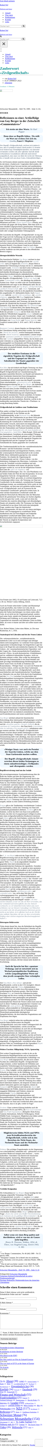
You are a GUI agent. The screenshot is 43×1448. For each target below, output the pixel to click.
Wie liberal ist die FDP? (8, 1356)
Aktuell (7, 13)
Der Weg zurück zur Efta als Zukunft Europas (16, 1359)
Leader (17, 1402)
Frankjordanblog (10, 1397)
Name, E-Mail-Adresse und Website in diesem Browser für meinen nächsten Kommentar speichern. (21, 1334)
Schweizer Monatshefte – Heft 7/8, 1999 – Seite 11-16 (19, 1270)
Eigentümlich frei (22, 1386)
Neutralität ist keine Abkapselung (12, 1348)
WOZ (30, 1427)
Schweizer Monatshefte (18, 1274)
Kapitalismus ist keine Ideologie (11, 1352)
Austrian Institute (33, 1381)
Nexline (33, 1445)
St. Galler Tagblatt (26, 1422)
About (12, 1381)
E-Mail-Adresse (6, 1303)
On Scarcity (4, 1367)
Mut (39, 1405)
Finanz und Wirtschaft (15, 1394)
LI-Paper (3, 1405)
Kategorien (4, 1439)
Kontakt (8, 20)
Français (25, 1398)
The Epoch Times (35, 1425)
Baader (3, 1384)
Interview (5, 1403)
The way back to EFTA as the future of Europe (17, 1363)
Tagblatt (23, 1425)
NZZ (23, 1408)
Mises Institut (30, 1405)
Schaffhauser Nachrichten (30, 1412)
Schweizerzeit (5, 1422)
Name (3, 1298)
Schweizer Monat (13, 1415)
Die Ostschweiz (5, 1386)
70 (2, 1381)
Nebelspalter (7, 1409)
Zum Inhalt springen (7, 1)
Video (5, 1427)
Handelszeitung (21, 1400)
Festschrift (12, 1392)
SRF (13, 1422)
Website (3, 1309)
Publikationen (10, 17)
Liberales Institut (15, 1405)
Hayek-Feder (34, 1400)
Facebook (29, 1389)
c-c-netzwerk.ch (21, 1384)
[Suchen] (23, 26)
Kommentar (5, 1313)
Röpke (18, 1412)
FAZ (3, 1392)
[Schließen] (4, 43)
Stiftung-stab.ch (9, 1424)
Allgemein (8, 83)
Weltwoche (19, 1427)
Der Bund (32, 1384)
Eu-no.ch (17, 1389)
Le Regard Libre (30, 1403)
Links (7, 22)
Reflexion (7, 1411)
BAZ (10, 1384)
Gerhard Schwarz (7, 1400)
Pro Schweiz (35, 1409)
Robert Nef (12, 79)
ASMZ (22, 1381)
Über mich (9, 15)
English (6, 1389)
